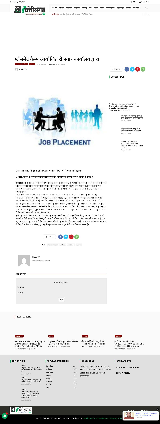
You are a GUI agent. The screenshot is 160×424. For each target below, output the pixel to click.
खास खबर (18, 64)
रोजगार (78, 245)
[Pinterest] (137, 69)
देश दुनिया (51, 336)
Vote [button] (61, 300)
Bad (21, 293)
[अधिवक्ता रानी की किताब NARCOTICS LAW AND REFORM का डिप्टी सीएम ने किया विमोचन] (114, 145)
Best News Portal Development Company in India (103, 418)
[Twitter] (132, 69)
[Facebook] (131, 1)
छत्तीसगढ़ (25, 64)
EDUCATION (19, 336)
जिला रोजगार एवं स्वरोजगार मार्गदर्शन (56, 245)
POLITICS (85, 336)
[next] (148, 14)
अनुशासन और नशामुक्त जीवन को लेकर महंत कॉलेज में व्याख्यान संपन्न (132, 117)
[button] (146, 8)
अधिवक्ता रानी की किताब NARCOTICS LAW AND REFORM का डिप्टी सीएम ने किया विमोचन (87, 14)
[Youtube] (134, 1)
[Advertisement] (80, 35)
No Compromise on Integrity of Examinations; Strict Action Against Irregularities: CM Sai (124, 106)
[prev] (144, 14)
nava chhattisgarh (114, 110)
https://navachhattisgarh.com (41, 260)
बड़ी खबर (32, 64)
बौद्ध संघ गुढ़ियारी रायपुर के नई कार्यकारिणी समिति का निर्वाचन (131, 130)
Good (22, 287)
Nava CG (24, 69)
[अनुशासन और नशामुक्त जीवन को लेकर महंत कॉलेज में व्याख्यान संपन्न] (114, 119)
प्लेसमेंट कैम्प (71, 245)
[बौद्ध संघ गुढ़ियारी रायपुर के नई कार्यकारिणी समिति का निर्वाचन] (114, 132)
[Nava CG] (17, 69)
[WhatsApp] (143, 69)
